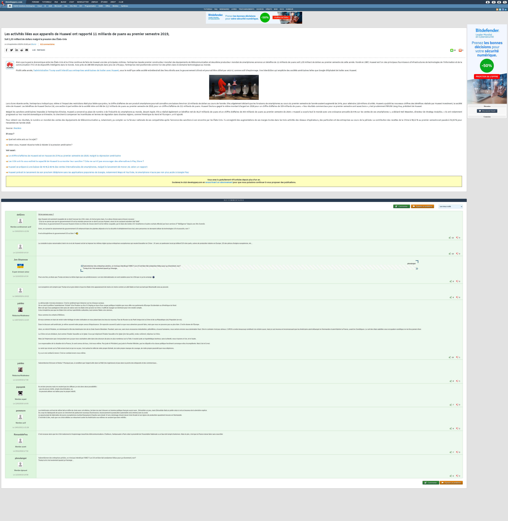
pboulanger (21, 458)
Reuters (17, 128)
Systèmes (124, 6)
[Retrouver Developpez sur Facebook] (503, 9)
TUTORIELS (208, 9)
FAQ (56, 2)
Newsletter (83, 2)
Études (104, 2)
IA (45, 6)
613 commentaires (47, 44)
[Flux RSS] (497, 9)
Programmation (90, 6)
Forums (35, 2)
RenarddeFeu (21, 434)
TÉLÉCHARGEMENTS (246, 9)
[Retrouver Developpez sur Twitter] (500, 9)
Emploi (94, 2)
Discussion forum (488, 111)
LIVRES (234, 9)
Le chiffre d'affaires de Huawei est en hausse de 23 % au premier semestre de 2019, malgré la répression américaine (64, 156)
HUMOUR (289, 9)
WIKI (276, 9)
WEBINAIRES (224, 9)
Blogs (63, 2)
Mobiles (115, 6)
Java (65, 6)
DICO (282, 9)
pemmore (21, 411)
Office (108, 6)
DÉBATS (269, 9)
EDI (81, 6)
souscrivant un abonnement (219, 182)
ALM (50, 6)
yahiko (20, 303)
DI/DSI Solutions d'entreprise (24, 6)
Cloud (39, 6)
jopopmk (20, 387)
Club (120, 2)
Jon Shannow (21, 260)
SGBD (101, 6)
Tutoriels (46, 2)
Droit (113, 2)
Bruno (33, 44)
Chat (71, 2)
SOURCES (260, 9)
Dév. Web (73, 6)
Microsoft (58, 6)
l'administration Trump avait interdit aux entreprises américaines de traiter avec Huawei (76, 70)
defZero (21, 215)
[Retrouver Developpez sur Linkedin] (506, 9)
